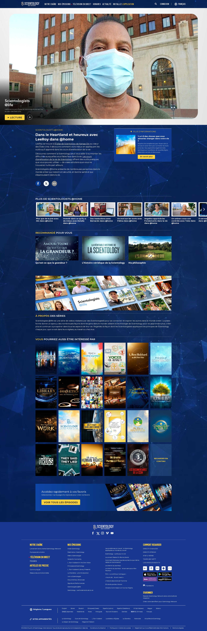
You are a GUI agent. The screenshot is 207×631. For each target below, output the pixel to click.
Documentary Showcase (76, 580)
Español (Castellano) (123, 608)
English (64, 608)
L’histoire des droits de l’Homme (116, 581)
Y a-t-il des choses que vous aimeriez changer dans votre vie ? (153, 138)
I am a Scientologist (74, 576)
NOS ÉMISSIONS (64, 4)
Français (149, 611)
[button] (3, 209)
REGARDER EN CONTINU (161, 459)
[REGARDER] (161, 359)
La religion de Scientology (70, 622)
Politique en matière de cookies (120, 628)
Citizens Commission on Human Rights (119, 588)
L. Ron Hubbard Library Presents (79, 569)
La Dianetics (126, 618)
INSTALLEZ (123, 4)
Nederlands (80, 611)
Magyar (149, 608)
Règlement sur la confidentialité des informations (151, 628)
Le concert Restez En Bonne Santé (117, 557)
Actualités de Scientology (153, 618)
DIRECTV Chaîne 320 (150, 549)
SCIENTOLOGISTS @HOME (49, 130)
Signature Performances (76, 583)
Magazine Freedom (88, 622)
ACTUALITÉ (106, 4)
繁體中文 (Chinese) (137, 611)
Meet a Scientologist (74, 555)
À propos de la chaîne (37, 552)
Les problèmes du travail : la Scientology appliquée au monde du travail (119, 549)
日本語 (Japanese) (67, 611)
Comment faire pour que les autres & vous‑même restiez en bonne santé (122, 561)
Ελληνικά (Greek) (93, 608)
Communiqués (35, 569)
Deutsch (81, 608)
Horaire (33, 561)
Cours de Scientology (81, 618)
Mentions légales (178, 628)
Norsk (90, 611)
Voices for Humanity (74, 559)
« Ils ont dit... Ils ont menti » (114, 577)
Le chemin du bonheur (113, 565)
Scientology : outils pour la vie (115, 554)
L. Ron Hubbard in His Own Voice (79, 562)
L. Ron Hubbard (97, 618)
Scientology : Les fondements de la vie (80, 590)
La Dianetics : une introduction (78, 573)
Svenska (124, 611)
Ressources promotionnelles (39, 573)
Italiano (158, 608)
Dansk (73, 608)
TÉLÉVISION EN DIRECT (82, 4)
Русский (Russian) (112, 611)
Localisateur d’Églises (112, 618)
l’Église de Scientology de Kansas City (72, 144)
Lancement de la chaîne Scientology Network (45, 549)
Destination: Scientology (76, 552)
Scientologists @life (74, 587)
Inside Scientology (74, 549)
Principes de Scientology (76, 566)
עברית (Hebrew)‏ (139, 608)
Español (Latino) (108, 608)
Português (99, 611)
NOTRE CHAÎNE (50, 4)
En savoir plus (146, 157)
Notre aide (137, 618)
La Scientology (66, 618)
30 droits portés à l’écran (113, 584)
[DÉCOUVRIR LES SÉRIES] (46, 359)
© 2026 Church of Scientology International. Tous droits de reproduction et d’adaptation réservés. (54, 628)
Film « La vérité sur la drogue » (115, 574)
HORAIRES (97, 4)
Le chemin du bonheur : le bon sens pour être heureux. (120, 569)
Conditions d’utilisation (98, 628)
